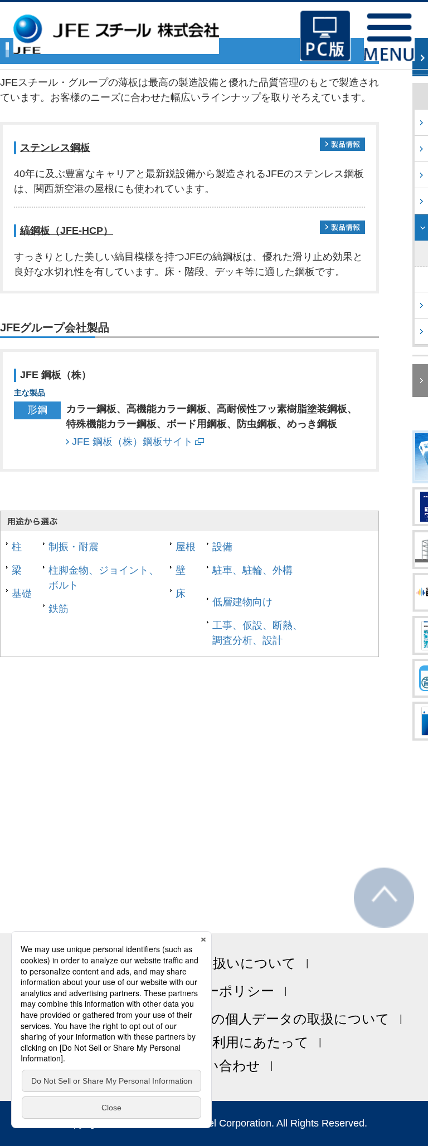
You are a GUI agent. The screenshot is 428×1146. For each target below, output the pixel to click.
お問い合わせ (219, 1065)
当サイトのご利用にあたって (219, 1042)
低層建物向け (242, 602)
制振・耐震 (73, 546)
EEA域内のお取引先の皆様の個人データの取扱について (219, 1018)
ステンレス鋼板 (55, 147)
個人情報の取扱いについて (214, 963)
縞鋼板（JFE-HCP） (66, 230)
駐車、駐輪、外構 (252, 570)
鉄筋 (58, 608)
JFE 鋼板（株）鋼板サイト (132, 441)
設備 (222, 546)
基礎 (22, 593)
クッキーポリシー (219, 990)
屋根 (186, 546)
